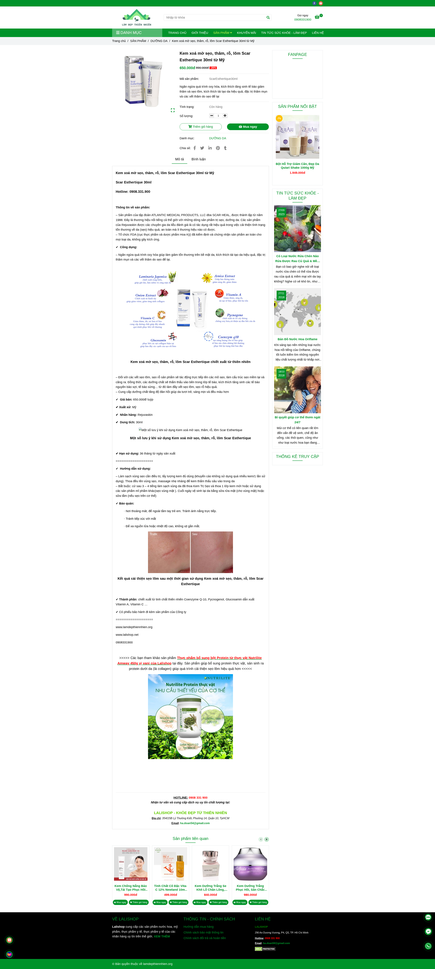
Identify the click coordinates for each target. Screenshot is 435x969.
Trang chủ (119, 41)
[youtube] (322, 3)
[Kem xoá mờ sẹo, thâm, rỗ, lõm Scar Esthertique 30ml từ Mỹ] (136, 17)
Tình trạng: (187, 107)
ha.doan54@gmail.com (276, 943)
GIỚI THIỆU (200, 32)
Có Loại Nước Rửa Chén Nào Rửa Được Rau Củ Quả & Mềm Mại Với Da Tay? (297, 259)
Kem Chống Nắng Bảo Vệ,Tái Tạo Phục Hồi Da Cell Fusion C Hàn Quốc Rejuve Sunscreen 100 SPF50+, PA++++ (131, 888)
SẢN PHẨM (221, 32)
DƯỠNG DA (159, 41)
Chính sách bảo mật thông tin (203, 932)
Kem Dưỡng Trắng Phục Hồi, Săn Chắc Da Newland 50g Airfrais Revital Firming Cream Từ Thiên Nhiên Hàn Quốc (250, 888)
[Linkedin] (210, 148)
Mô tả (179, 159)
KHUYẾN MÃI (246, 32)
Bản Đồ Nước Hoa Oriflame (297, 339)
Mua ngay (249, 126)
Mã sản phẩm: (190, 79)
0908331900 (302, 19)
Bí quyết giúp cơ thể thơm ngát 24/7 (297, 420)
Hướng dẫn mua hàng (199, 926)
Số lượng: (187, 116)
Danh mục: (187, 138)
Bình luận (199, 159)
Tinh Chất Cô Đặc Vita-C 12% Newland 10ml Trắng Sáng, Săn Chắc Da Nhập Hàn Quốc (170, 888)
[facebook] (315, 3)
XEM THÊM (162, 936)
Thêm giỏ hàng (202, 126)
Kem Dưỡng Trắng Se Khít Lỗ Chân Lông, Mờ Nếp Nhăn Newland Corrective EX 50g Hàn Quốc (210, 888)
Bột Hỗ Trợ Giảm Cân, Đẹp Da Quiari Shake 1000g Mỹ (297, 165)
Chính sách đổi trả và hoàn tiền (205, 938)
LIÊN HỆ (318, 32)
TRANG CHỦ (177, 32)
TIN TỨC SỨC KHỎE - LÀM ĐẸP (284, 32)
